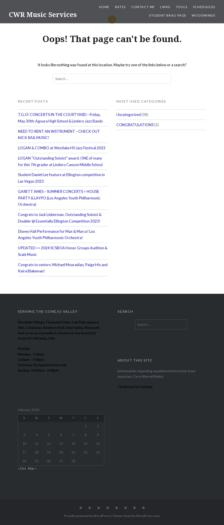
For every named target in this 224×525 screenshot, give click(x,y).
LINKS (165, 7)
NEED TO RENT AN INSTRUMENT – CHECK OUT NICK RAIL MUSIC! (59, 134)
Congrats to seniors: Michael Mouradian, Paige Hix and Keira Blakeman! (63, 268)
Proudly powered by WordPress (87, 516)
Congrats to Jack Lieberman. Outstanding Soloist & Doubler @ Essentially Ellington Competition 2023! (60, 217)
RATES (120, 7)
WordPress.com (147, 516)
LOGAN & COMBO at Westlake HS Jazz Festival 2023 (61, 148)
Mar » (32, 468)
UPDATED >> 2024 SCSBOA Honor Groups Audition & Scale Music (62, 251)
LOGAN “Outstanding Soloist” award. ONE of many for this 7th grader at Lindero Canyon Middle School (60, 161)
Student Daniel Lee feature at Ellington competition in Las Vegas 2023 (61, 177)
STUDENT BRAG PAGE (168, 15)
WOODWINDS (203, 15)
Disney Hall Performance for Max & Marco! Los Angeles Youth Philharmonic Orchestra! (56, 234)
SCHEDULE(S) (204, 7)
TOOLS (182, 7)
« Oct (22, 468)
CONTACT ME (143, 7)
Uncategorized (128, 114)
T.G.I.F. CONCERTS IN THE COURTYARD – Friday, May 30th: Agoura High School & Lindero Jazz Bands (60, 117)
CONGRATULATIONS (135, 124)
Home (104, 7)
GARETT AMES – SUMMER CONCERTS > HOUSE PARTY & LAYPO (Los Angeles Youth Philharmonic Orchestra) (59, 198)
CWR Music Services (43, 14)
